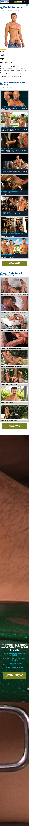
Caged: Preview (5, 212)
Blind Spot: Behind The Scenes (9, 128)
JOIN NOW (18, 2)
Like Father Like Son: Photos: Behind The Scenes (15, 330)
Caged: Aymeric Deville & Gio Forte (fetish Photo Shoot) (14, 106)
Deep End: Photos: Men (9, 402)
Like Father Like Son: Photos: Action (13, 348)
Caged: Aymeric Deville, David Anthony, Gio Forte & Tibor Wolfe (14, 233)
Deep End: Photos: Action (10, 384)
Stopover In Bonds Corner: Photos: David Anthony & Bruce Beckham (15, 312)
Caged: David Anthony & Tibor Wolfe (11, 191)
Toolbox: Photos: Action (9, 420)
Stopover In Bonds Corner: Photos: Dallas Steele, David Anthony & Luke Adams (15, 294)
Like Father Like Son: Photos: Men (12, 366)
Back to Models (7, 11)
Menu (26, 2)
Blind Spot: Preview (6, 254)
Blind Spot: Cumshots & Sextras (10, 170)
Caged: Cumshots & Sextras (9, 149)
